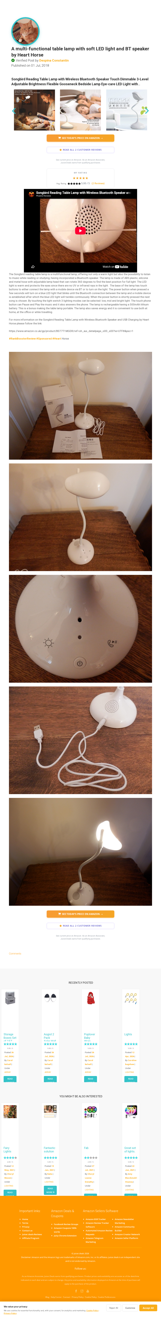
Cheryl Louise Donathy (89, 1178)
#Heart (56, 338)
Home (25, 1219)
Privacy (25, 1226)
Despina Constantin (54, 60)
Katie (49, 1174)
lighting (129, 1072)
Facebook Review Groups (66, 1224)
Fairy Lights (7, 1149)
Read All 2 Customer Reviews (82, 149)
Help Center (56, 1297)
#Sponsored (44, 338)
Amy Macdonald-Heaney (131, 1178)
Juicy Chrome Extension (65, 1235)
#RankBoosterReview (22, 338)
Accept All (148, 1307)
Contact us (27, 1230)
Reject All (113, 1307)
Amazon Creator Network (127, 1234)
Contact (66, 1297)
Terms (25, 1223)
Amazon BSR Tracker (96, 1219)
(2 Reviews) (98, 183)
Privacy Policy (77, 1297)
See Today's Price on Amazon (82, 138)
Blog (47, 1297)
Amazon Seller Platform (126, 1238)
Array (7, 1072)
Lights (128, 1034)
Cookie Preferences (106, 1297)
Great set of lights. (130, 1149)
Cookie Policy (91, 1297)
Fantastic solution (49, 1149)
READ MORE (9, 1080)
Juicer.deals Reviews (32, 1234)
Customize (130, 1307)
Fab (86, 1148)
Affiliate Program (30, 1238)
